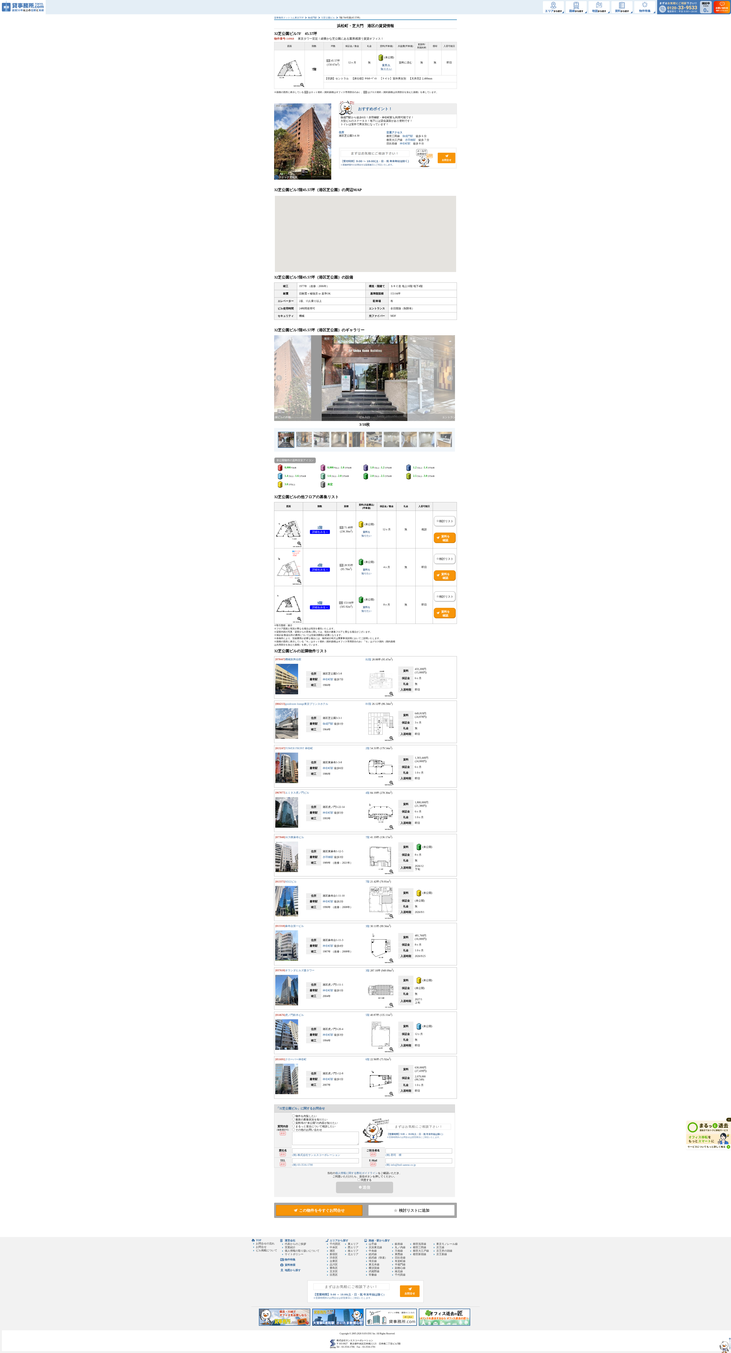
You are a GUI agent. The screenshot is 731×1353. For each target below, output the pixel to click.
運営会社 (290, 1240)
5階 (367, 1015)
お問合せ (398, 158)
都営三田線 (419, 1247)
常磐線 (373, 1274)
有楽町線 (400, 1261)
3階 (367, 926)
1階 (319, 527)
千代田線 (400, 1274)
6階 (367, 1059)
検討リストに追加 (414, 1210)
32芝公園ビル (328, 17)
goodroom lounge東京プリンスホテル (306, 704)
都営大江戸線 (421, 1250)
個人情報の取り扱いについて (302, 1250)
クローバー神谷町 (295, 1059)
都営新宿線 (419, 1254)
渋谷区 (334, 1257)
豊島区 (334, 1268)
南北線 (399, 1271)
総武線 (373, 1254)
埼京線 (373, 1261)
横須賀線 (374, 1268)
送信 (366, 1187)
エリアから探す (339, 1240)
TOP (258, 1240)
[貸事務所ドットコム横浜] (284, 1324)
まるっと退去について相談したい (315, 1126)
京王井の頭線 (444, 1250)
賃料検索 (290, 1264)
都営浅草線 (419, 1244)
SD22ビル (291, 881)
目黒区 (334, 1274)
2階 (367, 748)
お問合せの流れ (265, 1243)
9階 (319, 603)
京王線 (440, 1247)
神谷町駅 (405, 143)
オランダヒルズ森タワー (299, 970)
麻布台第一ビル (294, 926)
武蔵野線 (374, 1271)
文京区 (334, 1271)
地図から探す (293, 1270)
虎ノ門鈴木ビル (294, 1015)
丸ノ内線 (400, 1247)
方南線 (399, 1250)
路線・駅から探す (379, 1240)
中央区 (334, 1247)
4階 (319, 565)
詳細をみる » (320, 531)
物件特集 (290, 1259)
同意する (366, 1180)
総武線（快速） (378, 1257)
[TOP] (23, 7)
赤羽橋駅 (410, 139)
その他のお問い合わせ (308, 1129)
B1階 (368, 704)
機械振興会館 (293, 659)
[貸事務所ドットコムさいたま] (338, 1324)
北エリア (353, 1254)
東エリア (353, 1244)
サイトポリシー (294, 1254)
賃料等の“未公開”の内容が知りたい (316, 1123)
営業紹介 (290, 1247)
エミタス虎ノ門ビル (297, 792)
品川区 (334, 1264)
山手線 (373, 1244)
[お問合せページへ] (410, 1296)
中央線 (373, 1250)
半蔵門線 (400, 1264)
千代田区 (335, 1244)
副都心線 (400, 1268)
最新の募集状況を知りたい (311, 1119)
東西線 (399, 1254)
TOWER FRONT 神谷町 (299, 748)
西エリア (353, 1247)
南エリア (353, 1250)
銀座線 (399, 1244)
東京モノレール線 (447, 1244)
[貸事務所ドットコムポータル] (391, 1324)
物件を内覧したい (306, 1116)
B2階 (368, 659)
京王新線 (441, 1254)
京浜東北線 (375, 1247)
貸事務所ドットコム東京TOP (289, 17)
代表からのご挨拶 (295, 1244)
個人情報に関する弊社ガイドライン (356, 1173)
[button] (279, 378)
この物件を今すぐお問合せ (322, 1210)
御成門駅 (312, 17)
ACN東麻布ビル (294, 837)
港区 (332, 1250)
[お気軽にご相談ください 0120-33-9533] (678, 7)
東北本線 (374, 1264)
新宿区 (334, 1254)
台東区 (334, 1261)
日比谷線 (400, 1257)
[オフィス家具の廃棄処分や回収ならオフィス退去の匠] (444, 1324)
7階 (367, 837)
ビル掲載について (266, 1250)
